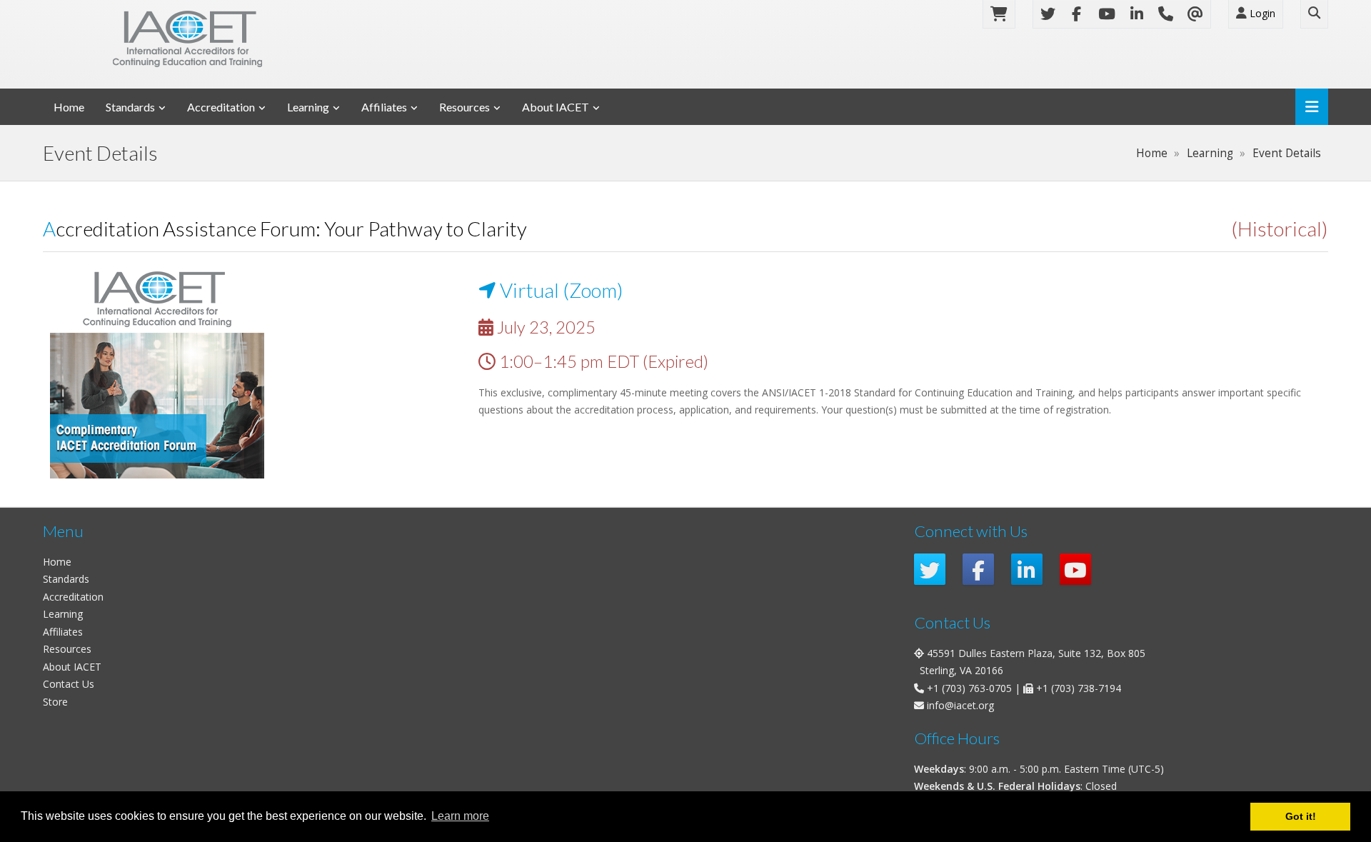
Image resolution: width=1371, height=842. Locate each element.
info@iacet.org (960, 705)
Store (55, 701)
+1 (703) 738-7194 (1078, 688)
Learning (308, 107)
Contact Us (68, 684)
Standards (130, 107)
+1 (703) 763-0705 (969, 688)
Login (1261, 13)
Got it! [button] (1300, 816)
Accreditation (221, 107)
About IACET (555, 107)
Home (69, 107)
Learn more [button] (460, 816)
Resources (464, 107)
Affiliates (384, 107)
